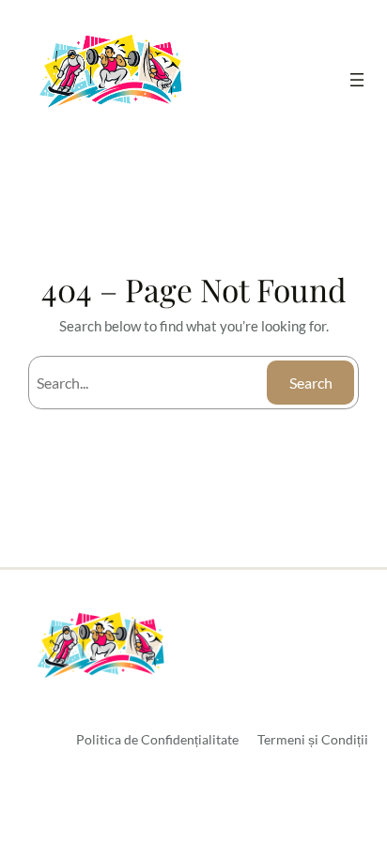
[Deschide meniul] (357, 80)
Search (311, 382)
